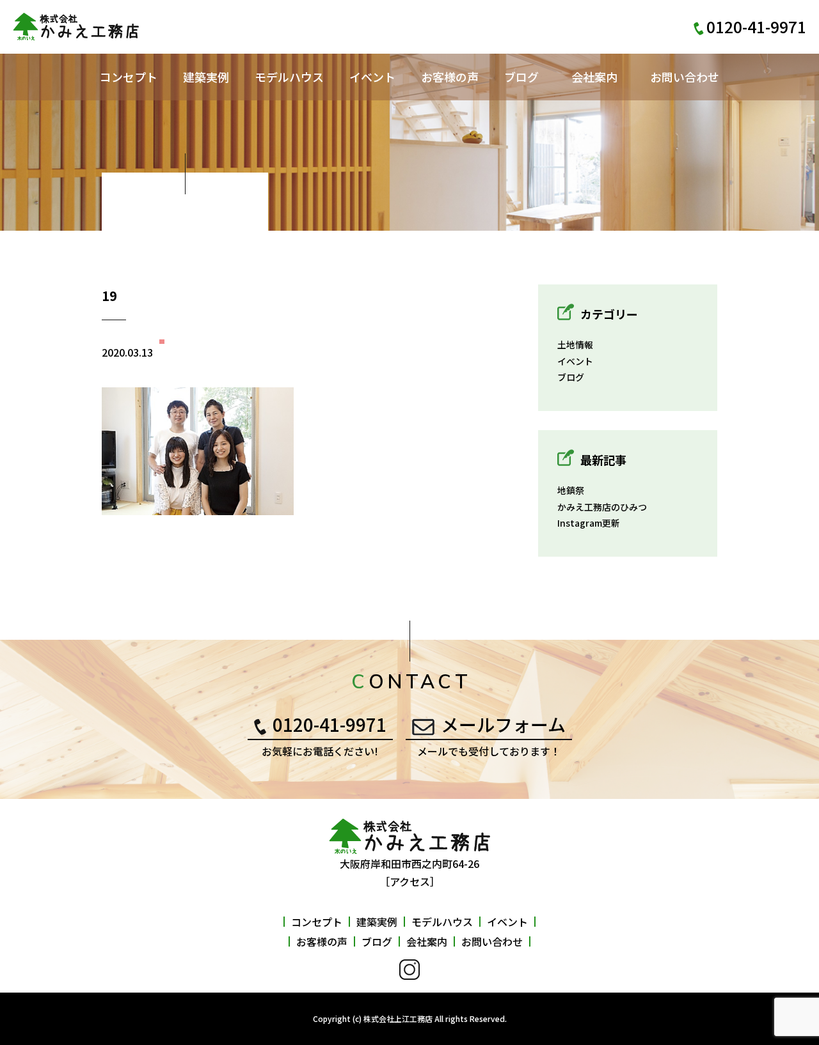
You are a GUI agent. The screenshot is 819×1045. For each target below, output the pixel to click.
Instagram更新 (588, 522)
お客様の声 (450, 76)
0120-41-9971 (329, 724)
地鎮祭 (570, 490)
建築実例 (206, 76)
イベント (372, 76)
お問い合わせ (684, 76)
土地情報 (575, 344)
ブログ (521, 76)
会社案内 (594, 76)
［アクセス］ (409, 881)
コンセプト (128, 76)
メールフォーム (503, 724)
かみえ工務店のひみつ (602, 506)
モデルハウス (289, 76)
